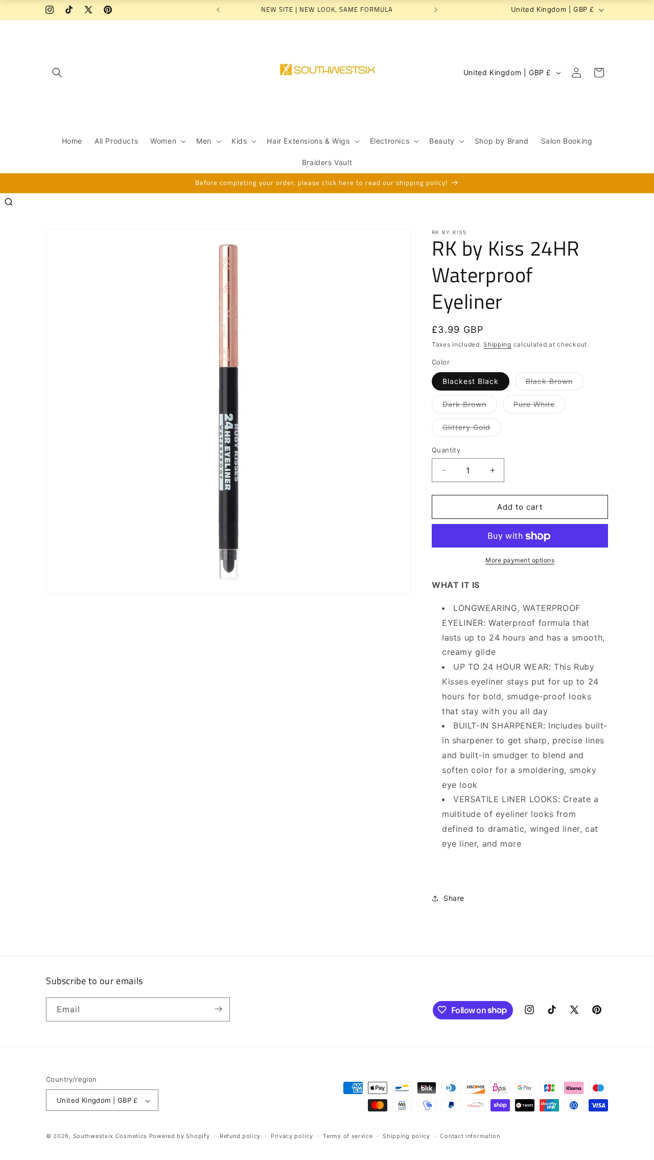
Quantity (446, 450)
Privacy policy (292, 1136)
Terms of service (347, 1136)
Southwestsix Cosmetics (111, 1136)
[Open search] (8, 202)
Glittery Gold (471, 429)
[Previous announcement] (218, 9)
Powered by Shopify (179, 1136)
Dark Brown (469, 406)
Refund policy (240, 1136)
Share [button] (453, 898)
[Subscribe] (218, 1009)
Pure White (539, 406)
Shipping (497, 344)
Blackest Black (470, 381)
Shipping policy (406, 1136)
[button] (57, 72)
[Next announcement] (436, 9)
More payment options (519, 560)
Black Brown (554, 383)
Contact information (470, 1136)
